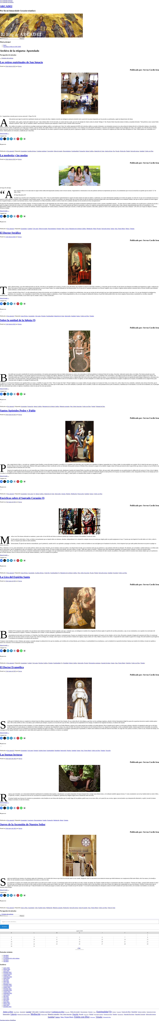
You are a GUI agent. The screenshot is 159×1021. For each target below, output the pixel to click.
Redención (66, 907)
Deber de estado (58, 151)
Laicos (67, 228)
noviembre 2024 (7, 985)
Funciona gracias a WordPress (8, 1020)
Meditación (90, 228)
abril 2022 (6, 1000)
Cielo (36, 907)
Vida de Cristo (111, 907)
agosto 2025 (6, 978)
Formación (82, 151)
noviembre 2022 (7, 990)
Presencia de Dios (108, 1014)
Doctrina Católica (43, 663)
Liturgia (63, 494)
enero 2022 (6, 1005)
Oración (75, 1014)
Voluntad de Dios (100, 406)
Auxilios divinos (31, 151)
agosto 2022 (6, 994)
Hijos (63, 228)
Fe (34, 494)
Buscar (2, 38)
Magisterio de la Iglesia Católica (77, 228)
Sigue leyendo (4, 133)
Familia (44, 820)
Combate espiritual (41, 151)
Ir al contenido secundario (6, 2)
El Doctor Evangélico (12, 667)
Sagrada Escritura (105, 663)
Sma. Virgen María (120, 228)
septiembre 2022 (7, 993)
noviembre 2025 (7, 973)
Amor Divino (24, 316)
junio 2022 (6, 997)
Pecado (117, 151)
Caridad (29, 663)
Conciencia (30, 820)
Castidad (29, 228)
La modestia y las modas (14, 155)
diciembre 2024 (7, 984)
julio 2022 (6, 996)
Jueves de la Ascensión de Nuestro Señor (22, 824)
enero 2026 (6, 971)
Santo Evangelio (83, 907)
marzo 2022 (6, 1002)
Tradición (128, 663)
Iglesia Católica (90, 151)
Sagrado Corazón (140, 1014)
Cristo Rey (47, 573)
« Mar (78, 948)
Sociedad (115, 573)
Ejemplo (59, 228)
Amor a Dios (24, 907)
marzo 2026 (6, 968)
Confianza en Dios (57, 1012)
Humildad (65, 663)
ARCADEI (6, 6)
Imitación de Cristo (99, 151)
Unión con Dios (149, 151)
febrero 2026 (6, 969)
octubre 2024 (6, 987)
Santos (112, 228)
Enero (94, 1012)
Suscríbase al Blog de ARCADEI (12, 46)
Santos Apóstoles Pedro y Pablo (17, 410)
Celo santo (35, 228)
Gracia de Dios (126, 1012)
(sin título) (6, 955)
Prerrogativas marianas (94, 663)
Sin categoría (10, 151)
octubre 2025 (6, 975)
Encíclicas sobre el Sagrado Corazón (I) (22, 497)
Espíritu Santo (42, 750)
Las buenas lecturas (11, 754)
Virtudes (132, 228)
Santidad (142, 151)
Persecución (81, 494)
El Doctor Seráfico (10, 232)
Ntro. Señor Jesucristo (76, 406)
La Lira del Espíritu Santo (15, 576)
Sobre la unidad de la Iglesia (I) (17, 320)
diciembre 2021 (7, 1006)
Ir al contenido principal (6, 0)
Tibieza (127, 228)
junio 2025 (6, 981)
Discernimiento (67, 151)
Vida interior (92, 1017)
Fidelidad (114, 1012)
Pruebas (69, 750)
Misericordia (44, 1014)
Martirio (68, 494)
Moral (94, 228)
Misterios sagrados (64, 406)
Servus (20, 66)
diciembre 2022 (7, 988)
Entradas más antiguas (6, 58)
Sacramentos (120, 1014)
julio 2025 (6, 979)
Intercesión (67, 316)
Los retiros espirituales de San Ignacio (21, 62)
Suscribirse (4, 926)
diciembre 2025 (7, 972)
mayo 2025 (6, 982)
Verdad (93, 406)
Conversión (50, 151)
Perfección (123, 151)
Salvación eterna (134, 151)
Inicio (4, 45)
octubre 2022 (6, 991)
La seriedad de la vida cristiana (11, 958)
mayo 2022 (6, 999)
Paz (114, 151)
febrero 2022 (6, 1003)
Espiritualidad (75, 151)
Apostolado (24, 151)
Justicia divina (108, 151)
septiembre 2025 (7, 976)
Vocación (108, 750)
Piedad (128, 151)
